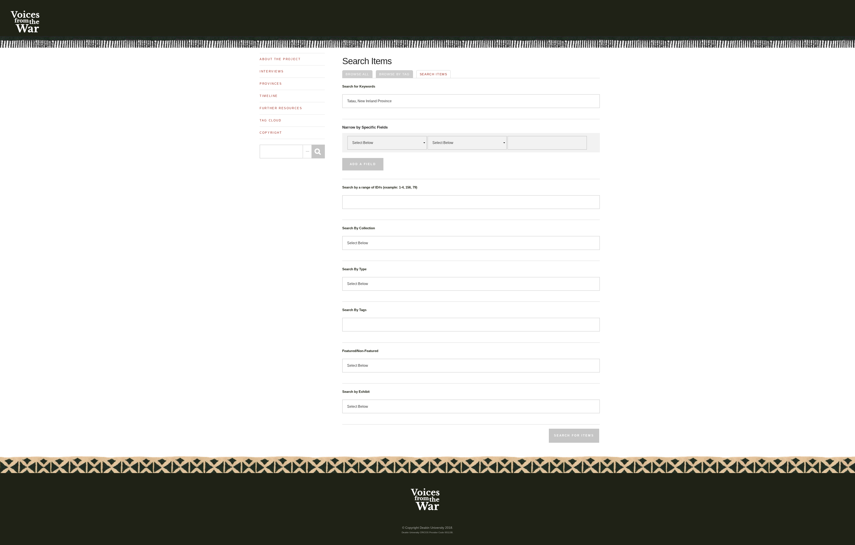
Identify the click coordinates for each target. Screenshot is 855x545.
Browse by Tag (394, 74)
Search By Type (354, 269)
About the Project (280, 59)
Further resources (281, 108)
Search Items (433, 74)
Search (318, 151)
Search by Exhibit (356, 391)
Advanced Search (307, 151)
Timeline (269, 96)
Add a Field (363, 164)
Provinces (271, 83)
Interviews (272, 71)
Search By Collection (358, 228)
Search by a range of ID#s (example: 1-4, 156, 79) (379, 187)
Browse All (357, 74)
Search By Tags (354, 310)
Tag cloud (270, 120)
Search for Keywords (358, 86)
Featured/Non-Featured (360, 351)
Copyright (271, 132)
